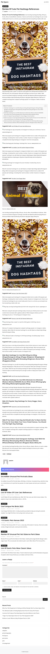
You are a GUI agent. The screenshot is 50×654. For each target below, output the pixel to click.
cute (4, 454)
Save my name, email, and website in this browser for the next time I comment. (21, 586)
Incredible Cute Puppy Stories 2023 (20, 341)
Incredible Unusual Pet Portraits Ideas (17, 476)
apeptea (6, 11)
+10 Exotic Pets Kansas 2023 (12, 520)
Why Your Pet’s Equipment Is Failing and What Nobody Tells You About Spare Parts (23, 608)
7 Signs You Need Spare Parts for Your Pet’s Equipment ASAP (17, 615)
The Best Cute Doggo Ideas (18, 178)
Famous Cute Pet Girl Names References (21, 318)
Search (4, 596)
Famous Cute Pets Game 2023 (19, 293)
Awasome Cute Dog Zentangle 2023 (20, 406)
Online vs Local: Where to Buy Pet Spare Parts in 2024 (16, 618)
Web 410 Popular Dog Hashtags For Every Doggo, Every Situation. (19, 116)
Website (35, 581)
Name (4, 581)
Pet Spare (4, 2)
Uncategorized (6, 643)
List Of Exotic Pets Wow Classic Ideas (16, 548)
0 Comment (19, 11)
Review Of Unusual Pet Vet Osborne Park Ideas (20, 534)
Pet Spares (5, 635)
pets (3, 641)
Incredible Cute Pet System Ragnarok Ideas (22, 147)
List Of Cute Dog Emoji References (20, 376)
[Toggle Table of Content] (44, 106)
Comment (5, 565)
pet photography (6, 633)
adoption (4, 630)
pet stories (5, 6)
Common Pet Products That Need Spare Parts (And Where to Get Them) (20, 613)
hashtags (9, 454)
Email (19, 581)
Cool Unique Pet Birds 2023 (12, 506)
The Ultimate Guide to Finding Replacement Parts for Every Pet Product (20, 610)
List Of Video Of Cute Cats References (21, 126)
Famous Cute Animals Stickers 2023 (20, 435)
